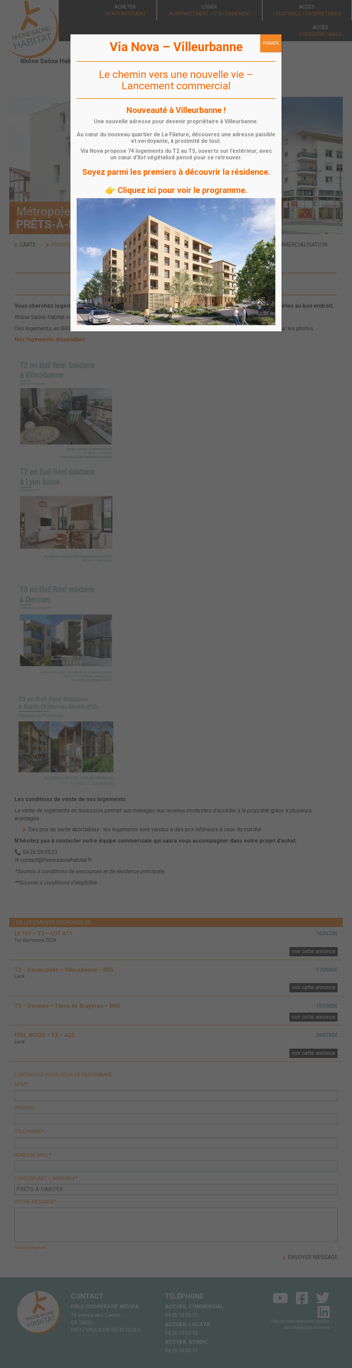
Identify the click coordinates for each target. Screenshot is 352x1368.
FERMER (271, 43)
